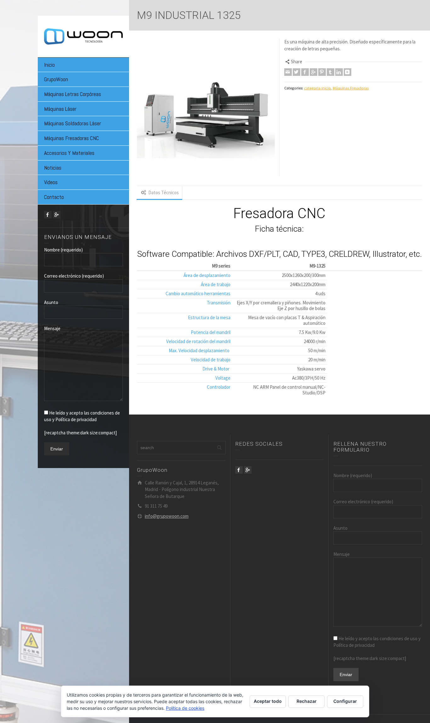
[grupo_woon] (83, 36)
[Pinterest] (322, 72)
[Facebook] (48, 214)
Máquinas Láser (60, 108)
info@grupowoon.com (167, 516)
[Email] (288, 72)
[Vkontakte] (347, 72)
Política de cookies (185, 708)
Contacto (54, 197)
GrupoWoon (56, 79)
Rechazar (307, 701)
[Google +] (56, 214)
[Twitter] (296, 72)
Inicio (49, 64)
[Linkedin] (339, 72)
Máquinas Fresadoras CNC (71, 138)
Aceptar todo (268, 701)
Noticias (52, 167)
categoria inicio (317, 88)
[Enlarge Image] (206, 107)
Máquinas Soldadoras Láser (72, 123)
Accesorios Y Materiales (69, 152)
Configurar (345, 701)
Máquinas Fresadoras (351, 88)
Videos (51, 182)
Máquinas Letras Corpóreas (72, 94)
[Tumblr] (330, 72)
